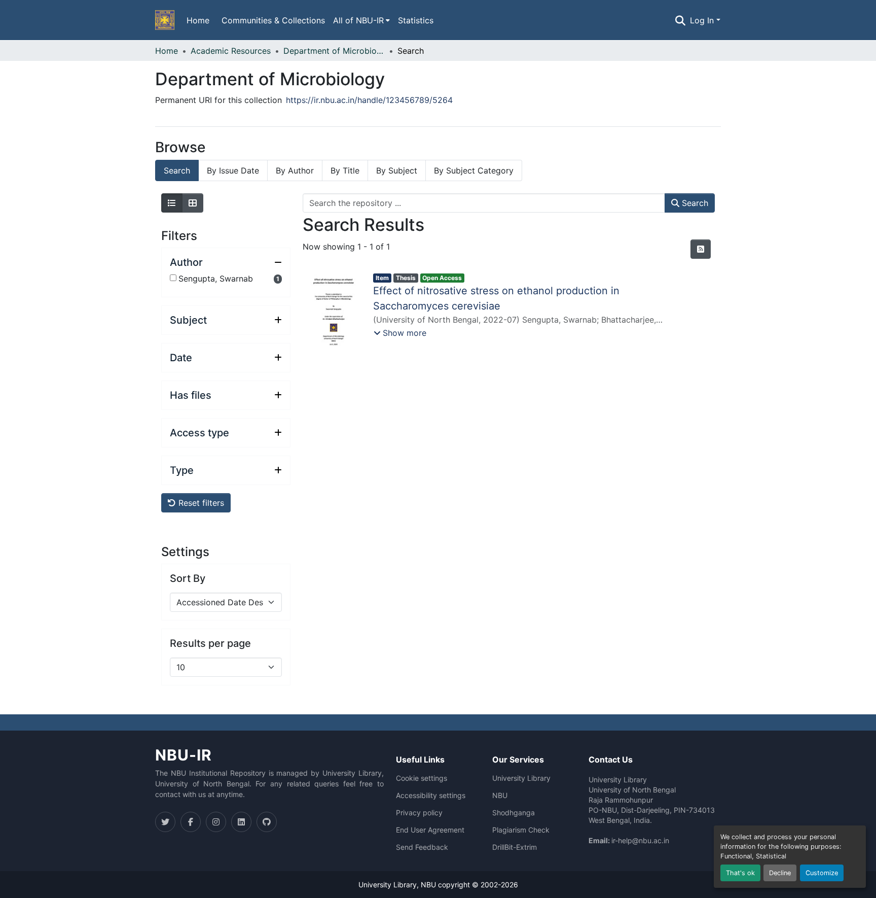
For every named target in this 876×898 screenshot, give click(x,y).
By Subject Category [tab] (474, 170)
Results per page (210, 643)
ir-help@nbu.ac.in (640, 840)
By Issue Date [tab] (233, 170)
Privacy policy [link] (419, 812)
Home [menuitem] (198, 20)
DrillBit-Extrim (514, 847)
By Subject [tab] (396, 170)
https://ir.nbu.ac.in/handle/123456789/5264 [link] (369, 100)
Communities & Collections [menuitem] (273, 20)
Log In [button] (703, 20)
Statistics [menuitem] (415, 20)
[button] (164, 20)
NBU (499, 795)
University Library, (389, 884)
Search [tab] (177, 170)
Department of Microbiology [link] (334, 51)
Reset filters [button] (200, 503)
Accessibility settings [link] (430, 795)
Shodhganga (513, 812)
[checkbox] (173, 277)
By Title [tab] (345, 170)
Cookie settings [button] (421, 778)
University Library (521, 778)
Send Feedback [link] (422, 847)
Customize (822, 873)
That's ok (740, 873)
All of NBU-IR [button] (358, 20)
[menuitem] (361, 20)
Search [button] (693, 203)
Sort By (187, 578)
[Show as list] (171, 203)
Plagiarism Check (521, 830)
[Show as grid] (192, 203)
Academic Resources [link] (231, 51)
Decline (780, 873)
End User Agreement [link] (430, 830)
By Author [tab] (295, 170)
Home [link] (166, 51)
